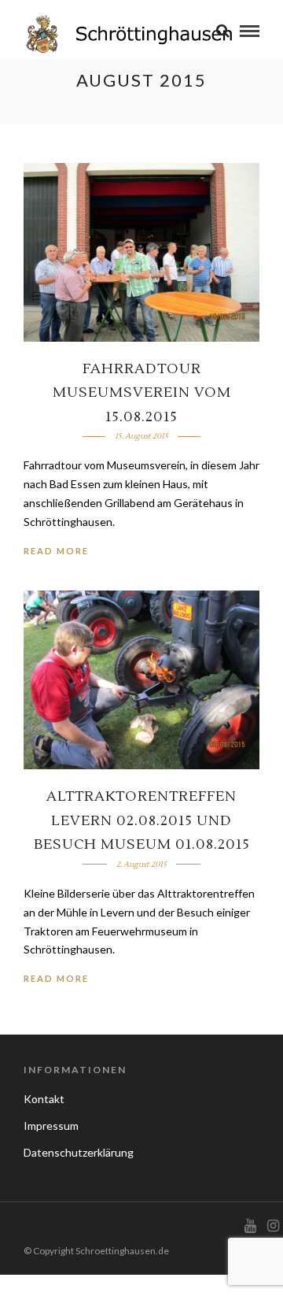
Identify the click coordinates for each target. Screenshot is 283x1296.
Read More (56, 551)
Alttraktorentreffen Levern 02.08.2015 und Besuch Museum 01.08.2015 (142, 820)
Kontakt (44, 1098)
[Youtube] (250, 1226)
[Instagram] (272, 1226)
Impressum (51, 1125)
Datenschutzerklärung (79, 1152)
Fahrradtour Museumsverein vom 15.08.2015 (142, 393)
